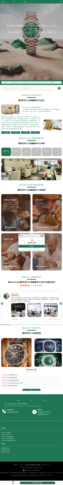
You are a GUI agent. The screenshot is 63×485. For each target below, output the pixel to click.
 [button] (60, 303)
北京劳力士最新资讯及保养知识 (8, 440)
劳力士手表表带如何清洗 (11, 377)
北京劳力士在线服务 (6, 432)
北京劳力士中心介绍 (6, 434)
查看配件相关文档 (5, 452)
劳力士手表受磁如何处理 (11, 374)
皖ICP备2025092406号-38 (33, 467)
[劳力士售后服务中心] (2, 1)
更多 (31, 389)
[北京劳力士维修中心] (44, 400)
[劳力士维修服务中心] (14, 1)
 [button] (2, 303)
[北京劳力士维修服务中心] (31, 400)
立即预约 (32, 246)
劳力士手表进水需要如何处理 (12, 380)
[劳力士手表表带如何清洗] (48, 347)
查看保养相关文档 (5, 450)
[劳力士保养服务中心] (25, 1)
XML (41, 467)
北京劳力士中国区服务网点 (7, 438)
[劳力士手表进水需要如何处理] (48, 362)
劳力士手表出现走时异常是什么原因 (14, 383)
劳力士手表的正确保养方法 (11, 385)
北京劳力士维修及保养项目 (7, 436)
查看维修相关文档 (5, 448)
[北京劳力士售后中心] (18, 400)
